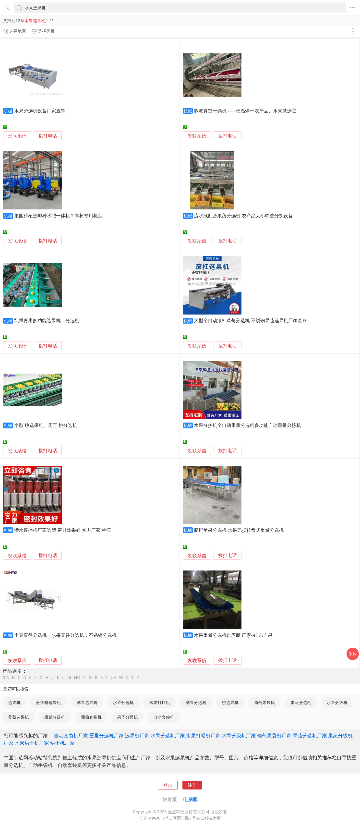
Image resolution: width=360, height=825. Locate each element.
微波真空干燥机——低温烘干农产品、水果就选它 (245, 111)
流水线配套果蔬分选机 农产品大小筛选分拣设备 (243, 215)
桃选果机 (230, 702)
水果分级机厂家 (239, 735)
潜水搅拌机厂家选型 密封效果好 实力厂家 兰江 (62, 530)
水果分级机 (337, 702)
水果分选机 (123, 702)
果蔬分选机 (300, 702)
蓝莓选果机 (18, 717)
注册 (192, 785)
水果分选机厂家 (168, 735)
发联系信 (17, 136)
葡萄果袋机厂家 (274, 735)
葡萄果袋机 (264, 702)
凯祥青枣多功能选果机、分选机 (46, 320)
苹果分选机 (196, 702)
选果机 (14, 702)
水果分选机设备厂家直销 (39, 111)
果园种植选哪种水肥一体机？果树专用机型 (58, 215)
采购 (353, 653)
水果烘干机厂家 (32, 742)
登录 (167, 785)
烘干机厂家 (62, 742)
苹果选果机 (87, 702)
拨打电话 (47, 135)
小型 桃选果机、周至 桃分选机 (45, 425)
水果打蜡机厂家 (203, 735)
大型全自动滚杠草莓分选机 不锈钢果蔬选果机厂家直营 (250, 320)
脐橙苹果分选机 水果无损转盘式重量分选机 (239, 530)
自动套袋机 (163, 717)
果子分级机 (127, 717)
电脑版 (190, 799)
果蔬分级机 (54, 717)
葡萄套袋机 (91, 717)
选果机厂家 (137, 735)
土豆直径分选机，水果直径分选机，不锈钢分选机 (65, 635)
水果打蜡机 (159, 702)
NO (77, 677)
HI (47, 677)
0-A (6, 677)
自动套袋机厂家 (71, 735)
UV (113, 677)
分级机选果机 (48, 702)
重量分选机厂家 (106, 735)
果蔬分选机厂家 (310, 735)
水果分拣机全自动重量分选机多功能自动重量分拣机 (247, 425)
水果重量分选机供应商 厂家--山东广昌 (233, 635)
